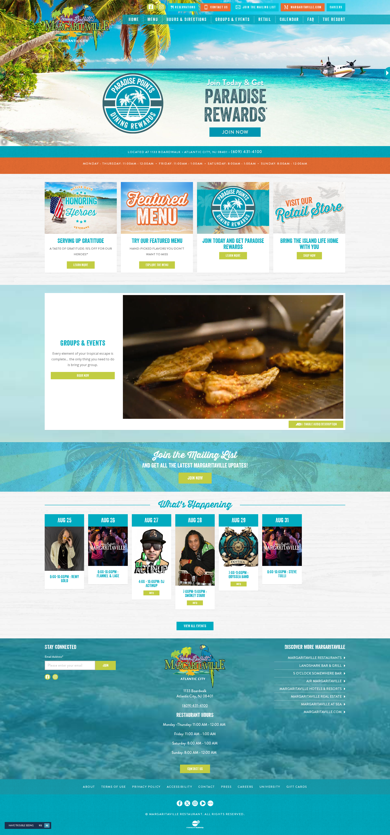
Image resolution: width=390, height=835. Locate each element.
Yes (40, 825)
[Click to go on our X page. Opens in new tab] (187, 803)
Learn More (80, 265)
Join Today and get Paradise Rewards (233, 244)
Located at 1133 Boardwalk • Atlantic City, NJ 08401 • (179, 152)
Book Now (83, 375)
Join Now (195, 478)
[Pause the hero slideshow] (4, 142)
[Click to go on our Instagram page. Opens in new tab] (195, 803)
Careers (336, 7)
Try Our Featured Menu (157, 241)
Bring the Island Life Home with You (309, 244)
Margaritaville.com (305, 7)
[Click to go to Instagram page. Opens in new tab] (55, 677)
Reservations (184, 7)
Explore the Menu (157, 265)
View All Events (195, 626)
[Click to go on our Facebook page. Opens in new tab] (179, 803)
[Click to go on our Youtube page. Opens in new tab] (203, 803)
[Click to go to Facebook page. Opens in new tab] (47, 677)
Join (105, 665)
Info (151, 593)
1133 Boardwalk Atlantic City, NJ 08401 (195, 693)
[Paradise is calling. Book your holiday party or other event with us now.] (195, 73)
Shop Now (309, 255)
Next (385, 73)
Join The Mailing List (259, 7)
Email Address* (54, 656)
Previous (5, 73)
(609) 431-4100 (195, 705)
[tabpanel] (195, 73)
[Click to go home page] (77, 27)
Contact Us (218, 7)
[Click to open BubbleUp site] (195, 824)
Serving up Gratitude (80, 241)
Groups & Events (82, 343)
